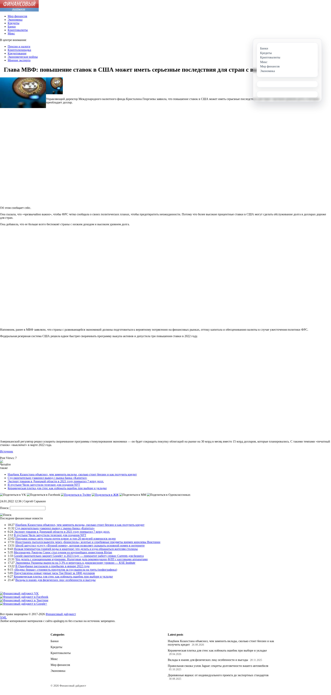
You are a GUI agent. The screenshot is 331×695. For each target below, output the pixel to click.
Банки (12, 26)
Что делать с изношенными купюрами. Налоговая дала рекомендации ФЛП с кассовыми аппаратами (81, 559)
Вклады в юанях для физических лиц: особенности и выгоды (55, 580)
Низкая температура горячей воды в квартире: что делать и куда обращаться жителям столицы (76, 549)
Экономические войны (23, 56)
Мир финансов (17, 16)
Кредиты (13, 23)
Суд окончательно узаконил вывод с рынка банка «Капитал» (47, 477)
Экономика (15, 19)
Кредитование (17, 53)
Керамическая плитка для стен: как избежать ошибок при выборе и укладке (57, 488)
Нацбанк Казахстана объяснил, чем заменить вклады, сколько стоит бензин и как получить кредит (72, 474)
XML (3, 617)
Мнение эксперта (19, 60)
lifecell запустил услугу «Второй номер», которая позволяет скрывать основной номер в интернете (80, 545)
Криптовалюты (18, 30)
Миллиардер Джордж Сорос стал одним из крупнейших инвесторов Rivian (63, 552)
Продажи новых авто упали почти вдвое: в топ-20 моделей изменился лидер (65, 538)
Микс (11, 33)
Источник (6, 451)
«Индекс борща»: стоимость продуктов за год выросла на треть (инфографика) (65, 569)
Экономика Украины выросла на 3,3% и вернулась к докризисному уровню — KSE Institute (75, 562)
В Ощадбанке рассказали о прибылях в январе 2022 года (52, 566)
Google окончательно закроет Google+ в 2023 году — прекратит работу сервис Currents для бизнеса (79, 555)
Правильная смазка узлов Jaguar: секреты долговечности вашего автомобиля (218, 665)
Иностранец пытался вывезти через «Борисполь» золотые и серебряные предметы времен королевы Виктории (87, 542)
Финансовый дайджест (61, 614)
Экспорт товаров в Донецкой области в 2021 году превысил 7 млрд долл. (56, 481)
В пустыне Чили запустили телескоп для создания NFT (44, 484)
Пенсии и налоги (19, 46)
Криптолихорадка (19, 50)
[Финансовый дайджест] (19, 10)
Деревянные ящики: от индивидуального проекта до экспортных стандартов (218, 675)
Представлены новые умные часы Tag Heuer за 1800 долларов (54, 573)
